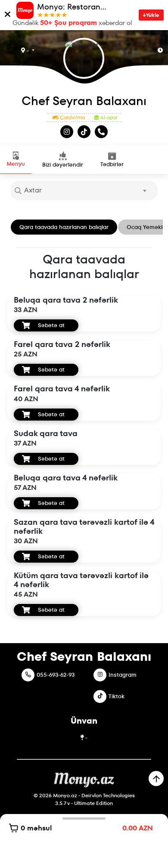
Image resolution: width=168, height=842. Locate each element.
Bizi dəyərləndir (62, 165)
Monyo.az (65, 795)
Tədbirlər (112, 164)
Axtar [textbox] (33, 190)
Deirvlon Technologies (108, 795)
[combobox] (84, 190)
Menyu (15, 164)
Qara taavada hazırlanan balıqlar (64, 227)
